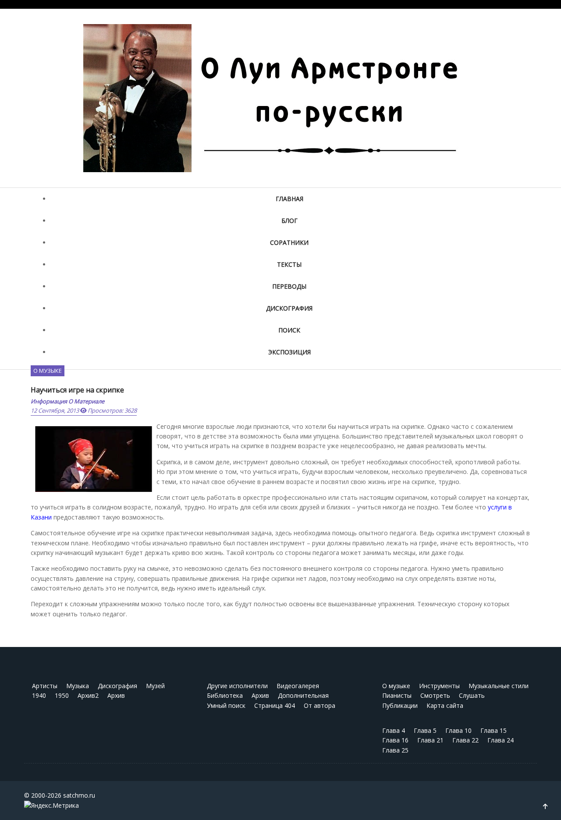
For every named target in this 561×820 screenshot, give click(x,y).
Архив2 (88, 695)
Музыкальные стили (499, 686)
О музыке (47, 371)
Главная (289, 198)
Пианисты (397, 695)
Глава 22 (465, 740)
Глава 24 (500, 740)
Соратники (289, 242)
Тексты (289, 264)
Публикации (400, 705)
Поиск (289, 330)
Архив (116, 695)
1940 (39, 695)
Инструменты (439, 686)
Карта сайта (444, 705)
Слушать (472, 695)
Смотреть (435, 695)
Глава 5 (425, 730)
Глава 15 (493, 730)
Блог (289, 220)
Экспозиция (289, 352)
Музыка (77, 686)
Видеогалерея (298, 686)
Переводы (289, 286)
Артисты (44, 686)
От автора (319, 705)
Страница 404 (274, 705)
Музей (155, 686)
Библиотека (225, 695)
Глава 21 (430, 740)
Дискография (289, 308)
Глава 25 (395, 750)
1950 (62, 695)
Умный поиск (226, 705)
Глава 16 (395, 740)
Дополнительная (303, 695)
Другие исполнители (237, 686)
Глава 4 (393, 730)
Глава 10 (458, 730)
